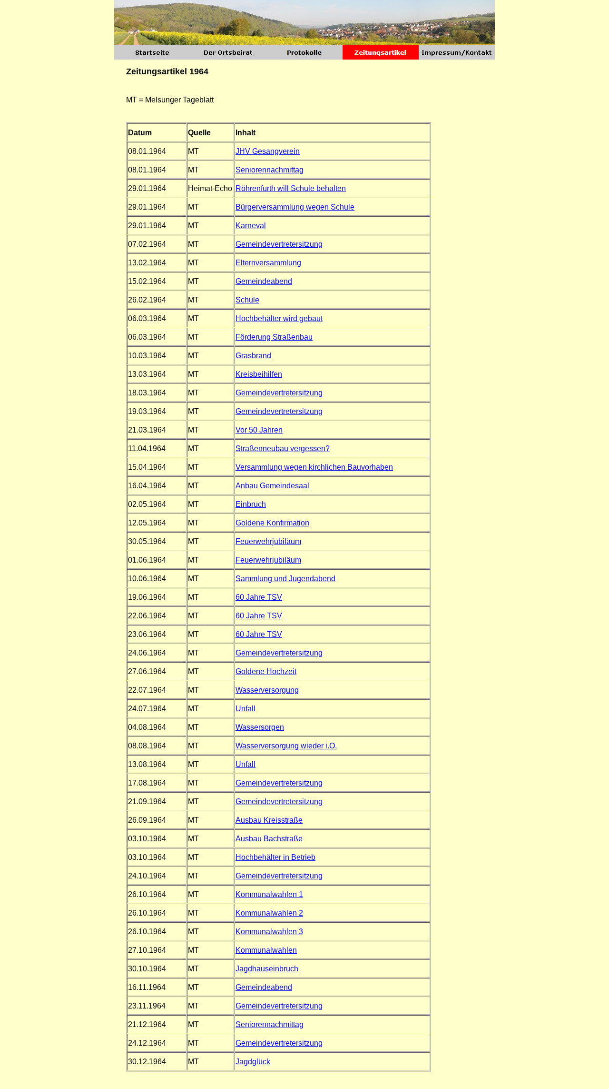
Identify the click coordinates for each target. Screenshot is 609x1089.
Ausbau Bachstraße (269, 839)
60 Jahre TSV (259, 597)
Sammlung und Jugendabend (285, 579)
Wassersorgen (260, 727)
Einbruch (251, 504)
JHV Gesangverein (268, 151)
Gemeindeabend (264, 281)
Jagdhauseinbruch (267, 969)
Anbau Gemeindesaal (272, 486)
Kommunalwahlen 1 (269, 894)
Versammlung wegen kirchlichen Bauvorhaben (314, 467)
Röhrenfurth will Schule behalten (291, 188)
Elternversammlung (268, 263)
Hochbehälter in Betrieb (275, 857)
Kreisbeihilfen (259, 374)
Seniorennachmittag (270, 170)
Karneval (251, 226)
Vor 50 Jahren (259, 430)
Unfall (245, 709)
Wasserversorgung (267, 690)
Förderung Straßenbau (274, 337)
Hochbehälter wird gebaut (279, 318)
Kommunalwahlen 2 (269, 913)
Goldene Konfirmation (272, 523)
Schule (247, 300)
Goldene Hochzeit (266, 671)
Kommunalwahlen (266, 950)
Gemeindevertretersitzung (279, 244)
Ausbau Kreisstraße (269, 820)
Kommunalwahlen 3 (269, 932)
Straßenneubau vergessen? (283, 448)
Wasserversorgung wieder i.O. (286, 746)
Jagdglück (253, 1062)
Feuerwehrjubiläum (268, 541)
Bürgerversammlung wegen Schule (295, 207)
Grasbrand (253, 356)
